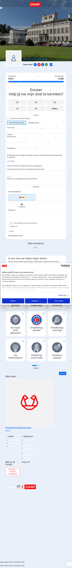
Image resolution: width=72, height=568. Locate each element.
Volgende (36, 187)
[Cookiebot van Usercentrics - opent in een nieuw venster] (62, 266)
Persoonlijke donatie (17, 123)
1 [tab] (34, 365)
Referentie (11, 210)
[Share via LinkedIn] (42, 64)
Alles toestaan (59, 301)
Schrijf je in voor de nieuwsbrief (12, 471)
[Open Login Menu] (1, 8)
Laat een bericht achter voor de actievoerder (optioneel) (25, 169)
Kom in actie (12, 446)
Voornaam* (11, 127)
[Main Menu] (0, 1)
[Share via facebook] (35, 64)
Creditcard (21, 207)
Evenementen (13, 443)
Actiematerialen (14, 440)
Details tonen (62, 295)
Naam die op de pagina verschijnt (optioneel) (22, 179)
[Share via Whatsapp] (46, 64)
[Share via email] (38, 64)
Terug (11, 231)
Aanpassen (35, 301)
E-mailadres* (11, 148)
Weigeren (13, 301)
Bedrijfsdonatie (34, 123)
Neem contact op (29, 458)
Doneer (62, 373)
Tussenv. (10, 134)
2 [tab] (39, 365)
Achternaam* (11, 137)
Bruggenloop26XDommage (51, 65)
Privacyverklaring (30, 440)
